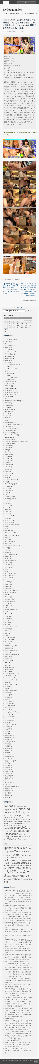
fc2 (6, 482)
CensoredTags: (9, 439)
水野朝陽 (7, 765)
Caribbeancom (9, 422)
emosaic (7, 469)
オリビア (7, 710)
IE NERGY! (8, 522)
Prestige (7, 616)
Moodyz (7, 571)
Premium (7, 614)
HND (20, 855)
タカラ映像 (8, 720)
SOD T (7, 644)
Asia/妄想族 (8, 405)
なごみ (7, 722)
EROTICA (8, 473)
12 (14, 323)
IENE (6, 526)
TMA (6, 665)
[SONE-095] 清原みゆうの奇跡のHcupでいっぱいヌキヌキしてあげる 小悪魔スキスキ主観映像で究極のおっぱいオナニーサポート (18, 908)
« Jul (4, 331)
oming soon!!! (9, 599)
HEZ (6, 507)
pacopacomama (10, 609)
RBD (8, 865)
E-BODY (7, 465)
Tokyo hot (8, 667)
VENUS (7, 686)
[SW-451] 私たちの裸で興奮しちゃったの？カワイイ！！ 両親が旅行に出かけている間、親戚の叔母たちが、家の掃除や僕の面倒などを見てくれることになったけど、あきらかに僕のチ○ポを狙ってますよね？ (18, 1034)
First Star (7, 486)
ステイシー (8, 718)
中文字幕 (7, 729)
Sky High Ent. (9, 639)
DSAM (7, 462)
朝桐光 (7, 752)
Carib (17, 851)
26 (14, 327)
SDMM (7, 631)
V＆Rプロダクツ (10, 684)
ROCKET (8, 620)
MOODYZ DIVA (9, 575)
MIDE (21, 860)
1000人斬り (8, 354)
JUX (16, 858)
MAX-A (7, 563)
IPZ (8, 857)
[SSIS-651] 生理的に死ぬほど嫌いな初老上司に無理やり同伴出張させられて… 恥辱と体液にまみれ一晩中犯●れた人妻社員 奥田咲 (18, 914)
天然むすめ (8, 742)
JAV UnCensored (10, 535)
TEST (6, 663)
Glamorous (8, 497)
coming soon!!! (9, 443)
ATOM (7, 407)
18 (10, 325)
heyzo (15, 854)
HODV (24, 855)
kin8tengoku (9, 860)
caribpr (25, 851)
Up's (6, 682)
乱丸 (6, 731)
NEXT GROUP (9, 592)
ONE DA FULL (9, 601)
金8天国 (7, 784)
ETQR (7, 475)
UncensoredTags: (10, 680)
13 (18, 323)
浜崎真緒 (25, 879)
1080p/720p (8, 356)
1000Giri (7, 347)
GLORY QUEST (9, 499)
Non (6, 595)
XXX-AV (27, 868)
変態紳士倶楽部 (9, 737)
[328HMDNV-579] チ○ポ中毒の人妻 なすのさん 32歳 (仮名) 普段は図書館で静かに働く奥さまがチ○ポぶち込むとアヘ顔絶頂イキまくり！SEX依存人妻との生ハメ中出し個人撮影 (28, 289)
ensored (7, 471)
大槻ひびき (15, 876)
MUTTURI (8, 584)
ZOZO (7, 699)
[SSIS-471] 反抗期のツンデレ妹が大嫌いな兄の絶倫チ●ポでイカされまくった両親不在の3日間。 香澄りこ (18, 980)
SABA (12, 865)
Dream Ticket (9, 460)
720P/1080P (8, 390)
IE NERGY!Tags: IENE (11, 524)
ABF (6, 399)
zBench (31, 1060)
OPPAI (7, 605)
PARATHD (8, 612)
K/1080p (7, 539)
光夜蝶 (7, 733)
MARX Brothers (9, 560)
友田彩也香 (8, 735)
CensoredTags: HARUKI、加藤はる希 (16, 441)
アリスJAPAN (9, 705)
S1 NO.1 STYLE (10, 627)
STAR (29, 865)
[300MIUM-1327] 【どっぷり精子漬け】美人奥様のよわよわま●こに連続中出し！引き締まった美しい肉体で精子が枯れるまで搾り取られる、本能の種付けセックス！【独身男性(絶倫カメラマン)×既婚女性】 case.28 (18, 1012)
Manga (7, 558)
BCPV (7, 413)
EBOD (5, 855)
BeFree (7, 416)
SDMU (16, 865)
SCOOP (7, 629)
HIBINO (7, 509)
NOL (15, 279)
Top (36, 1061)
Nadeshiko (8, 588)
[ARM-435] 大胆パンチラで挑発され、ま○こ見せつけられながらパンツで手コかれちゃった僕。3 (18, 931)
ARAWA (7, 403)
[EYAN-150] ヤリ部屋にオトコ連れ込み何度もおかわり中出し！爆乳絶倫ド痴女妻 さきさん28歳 (18, 951)
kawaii (7, 543)
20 (18, 325)
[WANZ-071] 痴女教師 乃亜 (13, 1040)
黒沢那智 (7, 795)
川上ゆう (8, 879)
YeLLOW (7, 697)
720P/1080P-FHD (10, 392)
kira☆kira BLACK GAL (11, 546)
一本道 (7, 727)
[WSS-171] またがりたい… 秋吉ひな (15, 1048)
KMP (6, 548)
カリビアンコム (9, 712)
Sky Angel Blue (9, 637)
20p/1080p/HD (9, 381)
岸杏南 (7, 744)
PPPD (5, 865)
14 (22, 323)
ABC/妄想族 (8, 396)
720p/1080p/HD (13, 364)
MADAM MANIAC (10, 554)
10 (5, 323)
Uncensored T (9, 678)
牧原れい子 (8, 778)
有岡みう (7, 750)
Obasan (7, 597)
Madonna (8, 556)
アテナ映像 (8, 703)
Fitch (6, 488)
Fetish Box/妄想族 (10, 484)
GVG (9, 855)
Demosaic (8, 456)
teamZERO (8, 661)
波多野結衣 (17, 879)
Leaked (7, 552)
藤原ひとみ (8, 782)
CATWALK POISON (11, 428)
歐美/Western (9, 761)
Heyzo (10, 367)
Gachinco (8, 490)
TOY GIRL (8, 671)
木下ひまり (8, 754)
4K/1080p (8, 386)
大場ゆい (7, 739)
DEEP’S (7, 454)
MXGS (6, 863)
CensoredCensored (11, 435)
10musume (8, 358)
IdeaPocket (8, 516)
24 (5, 327)
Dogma (7, 458)
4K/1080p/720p (9, 388)
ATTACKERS (9, 409)
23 (30, 325)
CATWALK (8, 426)
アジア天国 (8, 701)
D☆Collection (9, 445)
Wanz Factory (9, 690)
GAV (6, 492)
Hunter (7, 514)
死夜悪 (7, 763)
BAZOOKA (8, 411)
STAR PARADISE (10, 650)
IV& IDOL (8, 531)
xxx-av (7, 695)
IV (5, 528)
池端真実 (7, 767)
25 (10, 327)
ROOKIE (7, 622)
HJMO (7, 511)
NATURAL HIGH (10, 590)
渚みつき (7, 769)
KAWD (20, 857)
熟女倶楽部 (8, 776)
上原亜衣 (9, 876)
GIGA (6, 494)
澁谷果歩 (7, 774)
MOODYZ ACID (9, 573)
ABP (12, 852)
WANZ (7, 688)
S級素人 (7, 658)
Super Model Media (11, 654)
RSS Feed (19, 307)
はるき (19, 279)
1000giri (29, 848)
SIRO (6, 635)
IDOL (6, 518)
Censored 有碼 (9, 433)
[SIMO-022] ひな (10, 1019)
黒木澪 (7, 793)
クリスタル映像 (9, 716)
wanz (21, 868)
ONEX (7, 603)
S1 (6, 624)
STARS (7, 652)
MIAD (17, 860)
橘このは (7, 759)
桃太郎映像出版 (9, 756)
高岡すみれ (8, 791)
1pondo (7, 360)
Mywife (7, 586)
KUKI (6, 550)
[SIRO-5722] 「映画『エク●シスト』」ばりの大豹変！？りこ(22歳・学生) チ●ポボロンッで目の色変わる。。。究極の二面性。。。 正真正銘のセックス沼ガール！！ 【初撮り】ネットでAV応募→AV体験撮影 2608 (18, 1002)
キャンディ (8, 714)
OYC (6, 607)
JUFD (12, 857)
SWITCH (7, 656)
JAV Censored (9, 533)
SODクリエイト (9, 646)
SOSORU (8, 648)
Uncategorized (9, 673)
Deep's (7, 452)
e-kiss (7, 467)
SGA (6, 633)
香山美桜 (7, 788)
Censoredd (8, 437)
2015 (6, 371)
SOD (6, 641)
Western (7, 693)
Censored (8, 279)
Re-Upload (8, 618)
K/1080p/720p (9, 541)
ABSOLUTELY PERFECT (12, 401)
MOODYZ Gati (9, 578)
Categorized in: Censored (12, 424)
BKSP (7, 418)
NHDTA (11, 863)
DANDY (7, 448)
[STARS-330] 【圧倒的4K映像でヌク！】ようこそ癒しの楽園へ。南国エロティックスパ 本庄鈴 (18, 925)
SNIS (21, 865)
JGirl (6, 537)
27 (18, 327)
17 (5, 325)
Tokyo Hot (8, 669)
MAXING (7, 565)
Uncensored (12, 369)
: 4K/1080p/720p (10, 339)
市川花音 (7, 746)
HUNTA (28, 855)
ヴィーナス (8, 707)
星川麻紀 (7, 748)
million (7, 567)
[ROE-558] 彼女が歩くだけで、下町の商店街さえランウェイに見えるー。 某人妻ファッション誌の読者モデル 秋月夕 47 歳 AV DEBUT (18, 957)
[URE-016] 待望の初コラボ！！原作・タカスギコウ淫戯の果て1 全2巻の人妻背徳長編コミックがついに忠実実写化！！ (18, 1044)
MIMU (7, 569)
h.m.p (6, 501)
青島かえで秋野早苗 (11, 786)
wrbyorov (13, 31)
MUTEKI (7, 582)
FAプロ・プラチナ (10, 479)
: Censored (8, 341)
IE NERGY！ (9, 520)
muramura (8, 580)
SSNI (25, 865)
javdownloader (12, 9)
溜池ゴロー (8, 771)
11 (9, 323)
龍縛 (6, 797)
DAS (6, 450)
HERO (7, 503)
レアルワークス (9, 725)
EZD (6, 477)
